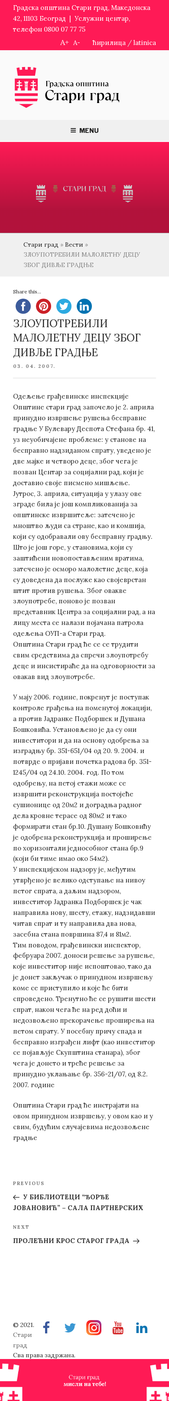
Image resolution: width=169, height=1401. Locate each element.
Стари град (40, 244)
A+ (64, 42)
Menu (89, 130)
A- (76, 43)
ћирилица (109, 43)
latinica (144, 43)
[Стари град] (67, 107)
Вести (74, 244)
